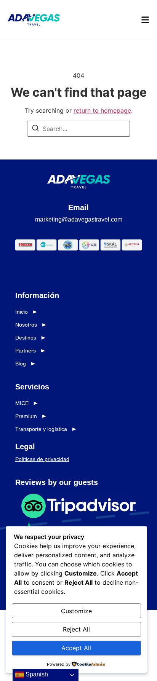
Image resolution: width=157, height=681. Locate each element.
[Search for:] (78, 129)
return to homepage (102, 110)
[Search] (35, 129)
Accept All (76, 648)
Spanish (36, 674)
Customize (76, 611)
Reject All (76, 629)
